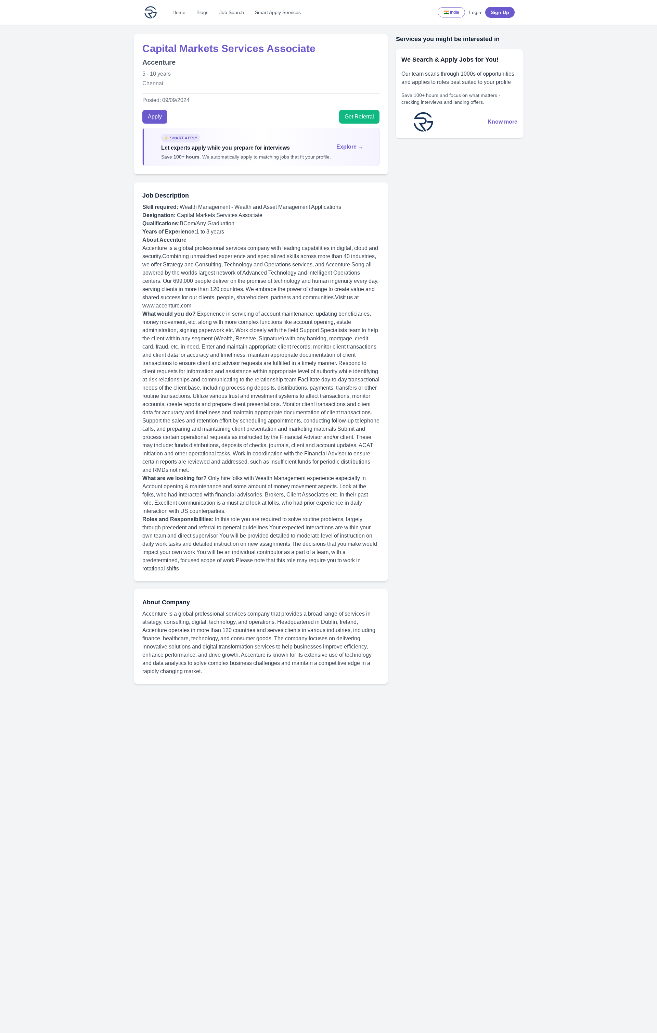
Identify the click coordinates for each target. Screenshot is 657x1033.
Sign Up (500, 12)
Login (475, 12)
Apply (155, 116)
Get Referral (359, 116)
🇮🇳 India (451, 12)
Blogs (202, 12)
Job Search (231, 12)
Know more (502, 122)
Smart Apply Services (278, 12)
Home (178, 12)
